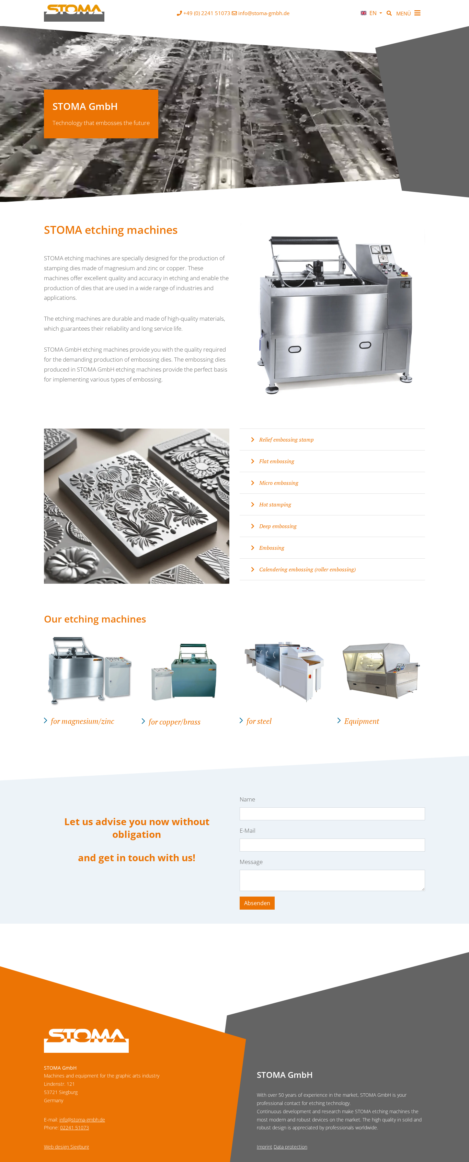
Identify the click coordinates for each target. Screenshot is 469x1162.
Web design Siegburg (66, 1146)
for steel (259, 721)
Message (251, 862)
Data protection (290, 1146)
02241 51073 (74, 1127)
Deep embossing (277, 526)
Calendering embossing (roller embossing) (307, 569)
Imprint (264, 1146)
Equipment (361, 721)
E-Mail (247, 830)
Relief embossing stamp (286, 439)
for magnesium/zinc (82, 721)
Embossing (271, 547)
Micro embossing (278, 483)
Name (247, 799)
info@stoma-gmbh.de (82, 1119)
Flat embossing (276, 461)
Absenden (257, 903)
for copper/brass (175, 722)
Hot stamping (274, 504)
